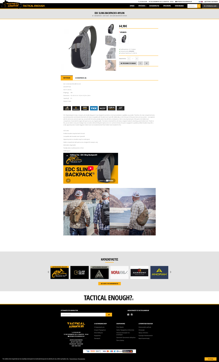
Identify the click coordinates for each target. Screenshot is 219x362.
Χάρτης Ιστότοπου (143, 333)
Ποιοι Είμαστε (120, 327)
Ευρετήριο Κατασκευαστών (146, 335)
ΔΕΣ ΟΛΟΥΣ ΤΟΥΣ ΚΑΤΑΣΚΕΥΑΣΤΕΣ (109, 284)
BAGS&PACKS (98, 16)
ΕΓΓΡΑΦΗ (208, 1)
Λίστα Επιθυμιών (98, 333)
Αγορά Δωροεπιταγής (144, 338)
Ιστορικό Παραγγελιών (100, 330)
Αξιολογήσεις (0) (80, 78)
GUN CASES (106, 16)
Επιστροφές (142, 330)
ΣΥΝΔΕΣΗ (215, 1)
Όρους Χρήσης (120, 340)
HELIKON (131, 51)
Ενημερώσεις (97, 335)
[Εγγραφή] (109, 314)
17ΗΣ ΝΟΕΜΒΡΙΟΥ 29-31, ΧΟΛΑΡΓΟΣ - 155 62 (161, 1)
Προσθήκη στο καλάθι (129, 63)
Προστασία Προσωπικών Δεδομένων (126, 337)
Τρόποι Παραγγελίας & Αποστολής (125, 330)
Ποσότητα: (122, 58)
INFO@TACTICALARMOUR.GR (184, 1)
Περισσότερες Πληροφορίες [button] (77, 359)
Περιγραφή (66, 78)
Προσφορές (97, 338)
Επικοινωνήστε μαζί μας (145, 327)
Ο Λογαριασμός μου (99, 327)
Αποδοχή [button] (210, 359)
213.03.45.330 (143, 1)
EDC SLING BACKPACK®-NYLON (118, 16)
